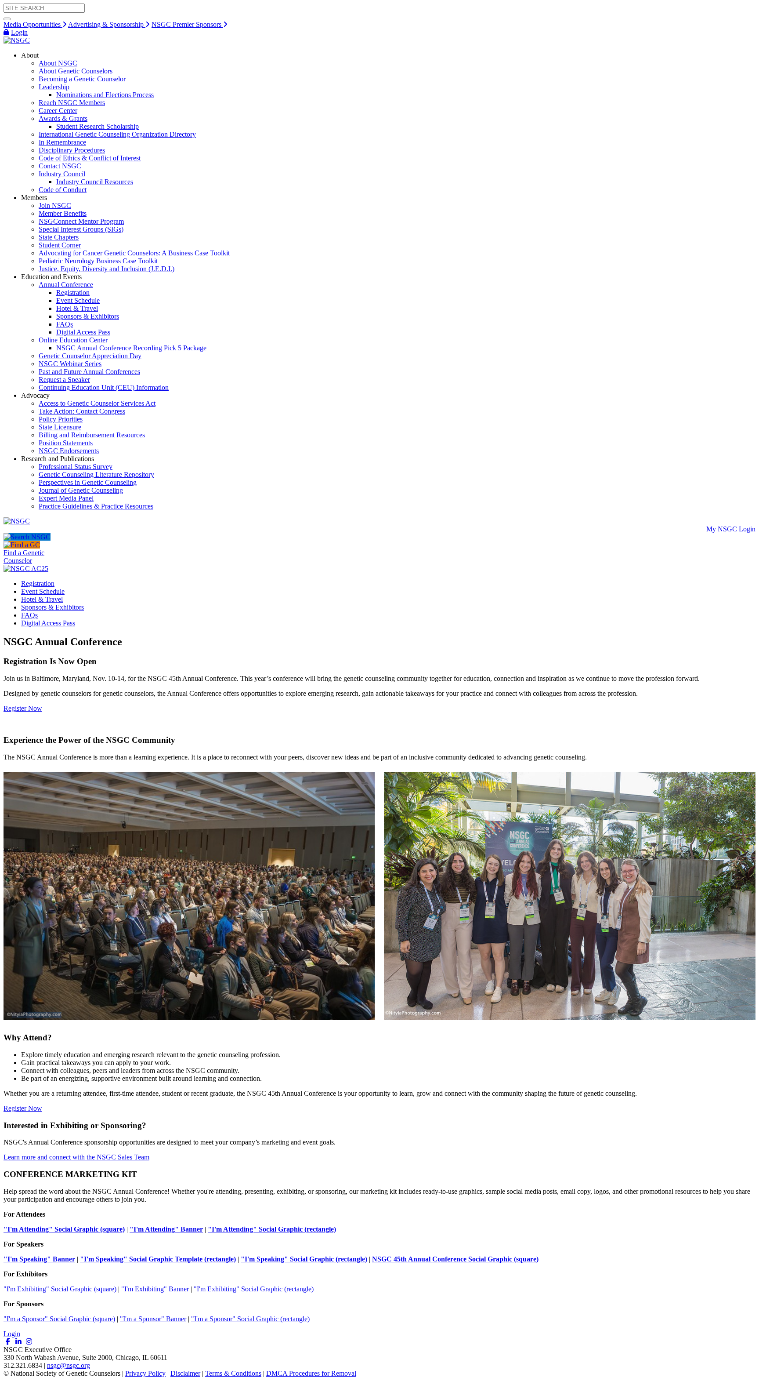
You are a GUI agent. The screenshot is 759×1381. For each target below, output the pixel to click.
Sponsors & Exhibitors (52, 607)
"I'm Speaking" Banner (39, 1259)
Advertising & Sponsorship (106, 24)
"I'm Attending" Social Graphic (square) (64, 1229)
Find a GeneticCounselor (24, 556)
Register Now (23, 708)
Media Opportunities (33, 24)
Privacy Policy (145, 1373)
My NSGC (721, 529)
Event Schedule (43, 591)
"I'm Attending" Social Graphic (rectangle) (272, 1229)
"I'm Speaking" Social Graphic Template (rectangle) (158, 1259)
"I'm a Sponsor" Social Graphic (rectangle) (250, 1319)
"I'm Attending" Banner (166, 1229)
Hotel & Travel (42, 599)
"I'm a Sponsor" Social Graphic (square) (59, 1319)
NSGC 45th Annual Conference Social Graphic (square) (455, 1259)
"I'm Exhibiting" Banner (155, 1289)
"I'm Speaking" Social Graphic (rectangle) (304, 1259)
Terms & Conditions (233, 1373)
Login (19, 32)
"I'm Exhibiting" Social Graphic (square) (60, 1289)
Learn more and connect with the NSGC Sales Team (76, 1157)
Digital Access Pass (48, 623)
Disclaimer (185, 1373)
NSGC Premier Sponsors (187, 24)
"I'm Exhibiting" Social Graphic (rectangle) (254, 1289)
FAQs (29, 615)
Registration (37, 583)
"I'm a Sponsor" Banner (153, 1319)
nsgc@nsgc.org (68, 1365)
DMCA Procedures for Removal (311, 1373)
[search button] (7, 19)
